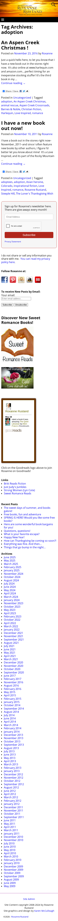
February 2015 (12, 699)
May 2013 (9, 758)
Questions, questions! (17, 531)
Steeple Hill (8, 193)
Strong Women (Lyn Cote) (19, 490)
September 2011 (14, 817)
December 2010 (13, 837)
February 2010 (12, 860)
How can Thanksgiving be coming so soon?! (30, 540)
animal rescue (9, 105)
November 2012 (13, 777)
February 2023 (12, 616)
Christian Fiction (31, 109)
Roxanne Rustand (35, 189)
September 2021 (14, 639)
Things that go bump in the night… (25, 547)
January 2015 (11, 702)
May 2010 (9, 850)
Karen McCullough (44, 910)
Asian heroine (34, 182)
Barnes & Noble (10, 109)
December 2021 (13, 633)
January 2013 (11, 771)
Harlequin (7, 113)
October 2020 (12, 669)
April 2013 (10, 761)
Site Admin (29, 899)
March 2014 (11, 725)
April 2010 (10, 853)
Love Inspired (23, 113)
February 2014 (12, 728)
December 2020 (13, 662)
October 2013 (12, 741)
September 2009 (14, 876)
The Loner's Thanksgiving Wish (34, 193)
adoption (6, 101)
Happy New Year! (14, 537)
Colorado (6, 186)
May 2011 (9, 824)
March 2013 (11, 764)
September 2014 (14, 708)
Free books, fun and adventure (22, 514)
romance (37, 113)
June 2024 (10, 587)
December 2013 (13, 735)
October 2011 (12, 814)
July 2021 (9, 646)
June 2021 (10, 649)
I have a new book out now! (23, 125)
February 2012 (12, 800)
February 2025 (12, 567)
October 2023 (12, 606)
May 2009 (9, 886)
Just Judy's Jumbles (15, 487)
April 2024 (10, 593)
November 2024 (13, 574)
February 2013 (12, 768)
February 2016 (12, 689)
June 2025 (10, 557)
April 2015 (10, 695)
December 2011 (13, 807)
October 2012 (12, 781)
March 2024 (11, 597)
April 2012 (10, 794)
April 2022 (10, 623)
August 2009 (11, 879)
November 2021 (13, 636)
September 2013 (14, 744)
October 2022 (12, 619)
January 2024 (11, 600)
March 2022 (11, 626)
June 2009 (10, 883)
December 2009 (13, 866)
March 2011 (11, 830)
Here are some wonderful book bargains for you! (28, 525)
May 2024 (9, 590)
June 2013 (10, 754)
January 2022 (11, 629)
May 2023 (9, 610)
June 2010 (10, 846)
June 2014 (10, 718)
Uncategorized (22, 97)
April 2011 (10, 827)
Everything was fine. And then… (23, 544)
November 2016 (13, 682)
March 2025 (11, 564)
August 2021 (11, 643)
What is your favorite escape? (21, 534)
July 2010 (9, 843)
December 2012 (13, 774)
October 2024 (12, 577)
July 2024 (9, 583)
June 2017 (10, 675)
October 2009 (12, 873)
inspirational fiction (25, 186)
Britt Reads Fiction (15, 483)
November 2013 (13, 738)
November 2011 (13, 810)
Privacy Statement (13, 241)
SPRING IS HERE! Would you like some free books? (29, 519)
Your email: (8, 295)
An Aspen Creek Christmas (30, 101)
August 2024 (11, 580)
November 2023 (13, 603)
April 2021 (10, 656)
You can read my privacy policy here (25, 260)
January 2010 (11, 863)
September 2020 (14, 672)
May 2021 (9, 652)
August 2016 (11, 685)
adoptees (7, 182)
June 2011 (10, 820)
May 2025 (9, 560)
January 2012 (11, 804)
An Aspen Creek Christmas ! (20, 45)
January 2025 (11, 570)
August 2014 (11, 712)
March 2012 (11, 797)
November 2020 (13, 666)
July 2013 (9, 751)
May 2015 (9, 692)
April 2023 (10, 613)
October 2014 (12, 705)
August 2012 (11, 787)
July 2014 (9, 715)
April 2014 (10, 721)
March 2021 (11, 659)
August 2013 (11, 748)
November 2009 (13, 869)
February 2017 (12, 679)
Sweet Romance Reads (17, 493)
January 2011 (11, 833)
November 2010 (13, 840)
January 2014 (11, 731)
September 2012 (14, 784)
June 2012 (10, 791)
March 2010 (11, 856)
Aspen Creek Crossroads (34, 105)
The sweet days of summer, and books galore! (27, 509)
